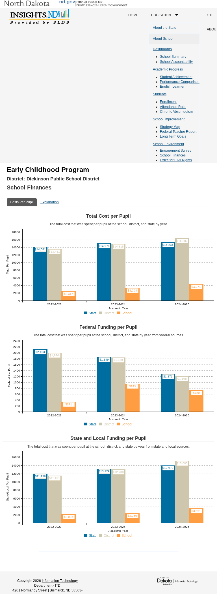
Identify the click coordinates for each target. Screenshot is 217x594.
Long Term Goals (173, 136)
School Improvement (169, 119)
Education (166, 17)
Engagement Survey (175, 151)
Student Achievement (176, 77)
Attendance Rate (173, 107)
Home (133, 15)
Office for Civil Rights (176, 160)
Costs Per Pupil (22, 202)
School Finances (173, 155)
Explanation (49, 202)
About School (163, 39)
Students (159, 94)
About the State (164, 28)
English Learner (172, 87)
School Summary (173, 57)
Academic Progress (168, 69)
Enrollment (168, 102)
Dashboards (162, 49)
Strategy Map (170, 127)
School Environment (168, 144)
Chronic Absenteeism (176, 112)
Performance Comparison (179, 82)
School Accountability (176, 62)
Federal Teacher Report (178, 132)
